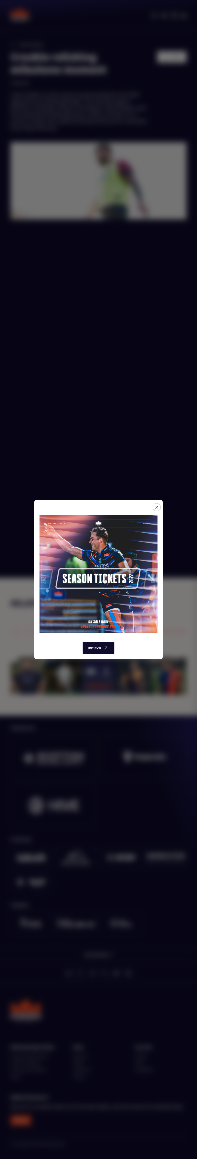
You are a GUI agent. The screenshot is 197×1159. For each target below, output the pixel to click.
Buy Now (94, 648)
